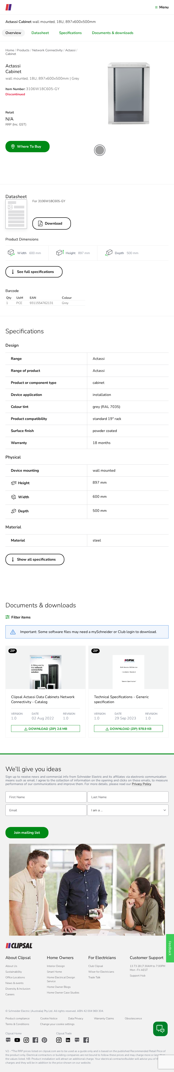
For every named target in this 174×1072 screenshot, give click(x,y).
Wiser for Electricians (101, 972)
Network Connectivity (47, 50)
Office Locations (15, 977)
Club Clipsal (95, 966)
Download (53, 223)
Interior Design (56, 966)
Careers (9, 994)
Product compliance (17, 1018)
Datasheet (40, 32)
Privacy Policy (141, 784)
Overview (13, 32)
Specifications (70, 32)
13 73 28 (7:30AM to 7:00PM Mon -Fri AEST (147, 968)
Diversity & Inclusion (17, 989)
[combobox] (128, 810)
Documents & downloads (112, 32)
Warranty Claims (104, 1018)
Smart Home (54, 972)
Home (9, 50)
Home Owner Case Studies (63, 992)
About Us (11, 966)
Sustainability (13, 972)
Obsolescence (133, 1018)
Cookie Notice (48, 1018)
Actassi (70, 50)
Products (23, 50)
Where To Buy (29, 146)
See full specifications (35, 271)
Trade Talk (94, 977)
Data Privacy (75, 1018)
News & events (14, 983)
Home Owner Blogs (59, 987)
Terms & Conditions (17, 1024)
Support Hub (137, 975)
